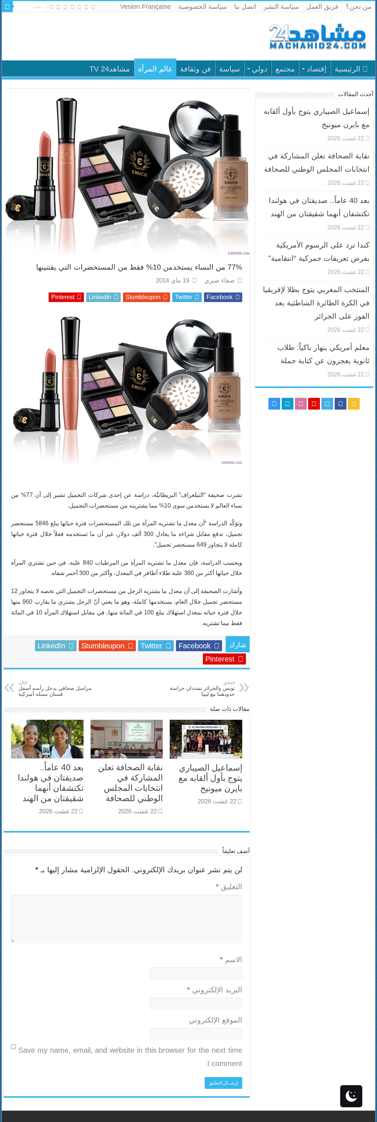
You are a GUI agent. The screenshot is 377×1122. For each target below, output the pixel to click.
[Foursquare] (58, 7)
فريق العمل (322, 6)
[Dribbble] (65, 7)
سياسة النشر (281, 6)
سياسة (229, 69)
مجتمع (285, 69)
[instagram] (51, 7)
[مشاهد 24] (317, 36)
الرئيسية (347, 69)
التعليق (229, 887)
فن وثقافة (195, 69)
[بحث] (7, 6)
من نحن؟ (358, 6)
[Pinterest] (72, 7)
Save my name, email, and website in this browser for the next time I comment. (130, 1056)
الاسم (231, 960)
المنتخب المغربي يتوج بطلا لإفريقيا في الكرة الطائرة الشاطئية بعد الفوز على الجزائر (316, 302)
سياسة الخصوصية (202, 6)
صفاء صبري (219, 280)
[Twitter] (79, 7)
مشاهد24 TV (109, 69)
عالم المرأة (155, 69)
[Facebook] (86, 7)
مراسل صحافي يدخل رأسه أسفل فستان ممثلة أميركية (55, 688)
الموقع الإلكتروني (215, 1020)
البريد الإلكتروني (214, 990)
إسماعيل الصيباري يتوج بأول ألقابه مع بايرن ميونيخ (210, 778)
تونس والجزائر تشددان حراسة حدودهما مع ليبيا (202, 688)
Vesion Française (145, 6)
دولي (259, 69)
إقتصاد (317, 69)
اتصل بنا (245, 6)
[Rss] (93, 7)
